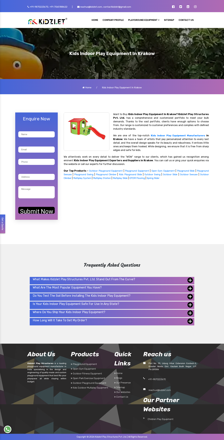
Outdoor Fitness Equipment (87, 373)
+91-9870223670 (157, 379)
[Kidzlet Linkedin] (188, 7)
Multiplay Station (102, 178)
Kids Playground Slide (130, 174)
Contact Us (122, 396)
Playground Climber (106, 174)
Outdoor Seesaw (189, 174)
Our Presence (123, 382)
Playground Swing (83, 174)
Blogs (119, 378)
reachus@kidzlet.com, (91, 6)
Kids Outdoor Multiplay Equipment (90, 387)
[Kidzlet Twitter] (180, 7)
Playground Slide (186, 170)
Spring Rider (153, 178)
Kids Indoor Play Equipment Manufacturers (178, 135)
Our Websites (123, 392)
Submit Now (36, 211)
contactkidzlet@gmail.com (117, 6)
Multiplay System (82, 178)
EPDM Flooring (137, 178)
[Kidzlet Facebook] (173, 7)
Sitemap (120, 387)
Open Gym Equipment (163, 170)
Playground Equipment (137, 170)
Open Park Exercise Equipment (88, 378)
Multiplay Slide (120, 178)
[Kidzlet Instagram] (195, 7)
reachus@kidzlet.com (160, 390)
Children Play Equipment (160, 419)
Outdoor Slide (170, 174)
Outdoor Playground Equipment (106, 170)
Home (88, 87)
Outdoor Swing (152, 174)
